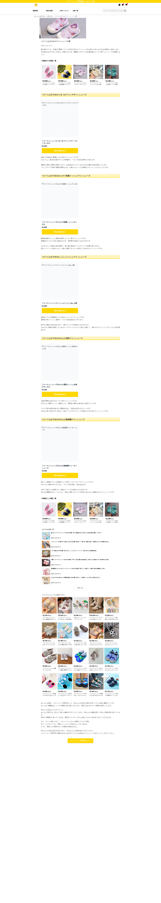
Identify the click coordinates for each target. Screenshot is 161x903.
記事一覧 (75, 10)
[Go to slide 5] (61, 297)
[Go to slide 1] (55, 135)
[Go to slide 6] (62, 297)
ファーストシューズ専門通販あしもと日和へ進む (80, 741)
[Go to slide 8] (63, 135)
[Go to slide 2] (56, 135)
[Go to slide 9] (64, 135)
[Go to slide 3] (57, 135)
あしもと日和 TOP (39, 16)
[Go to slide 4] (61, 216)
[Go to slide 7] (62, 135)
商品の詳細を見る (60, 151)
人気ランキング (64, 10)
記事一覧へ (81, 588)
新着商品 (35, 10)
